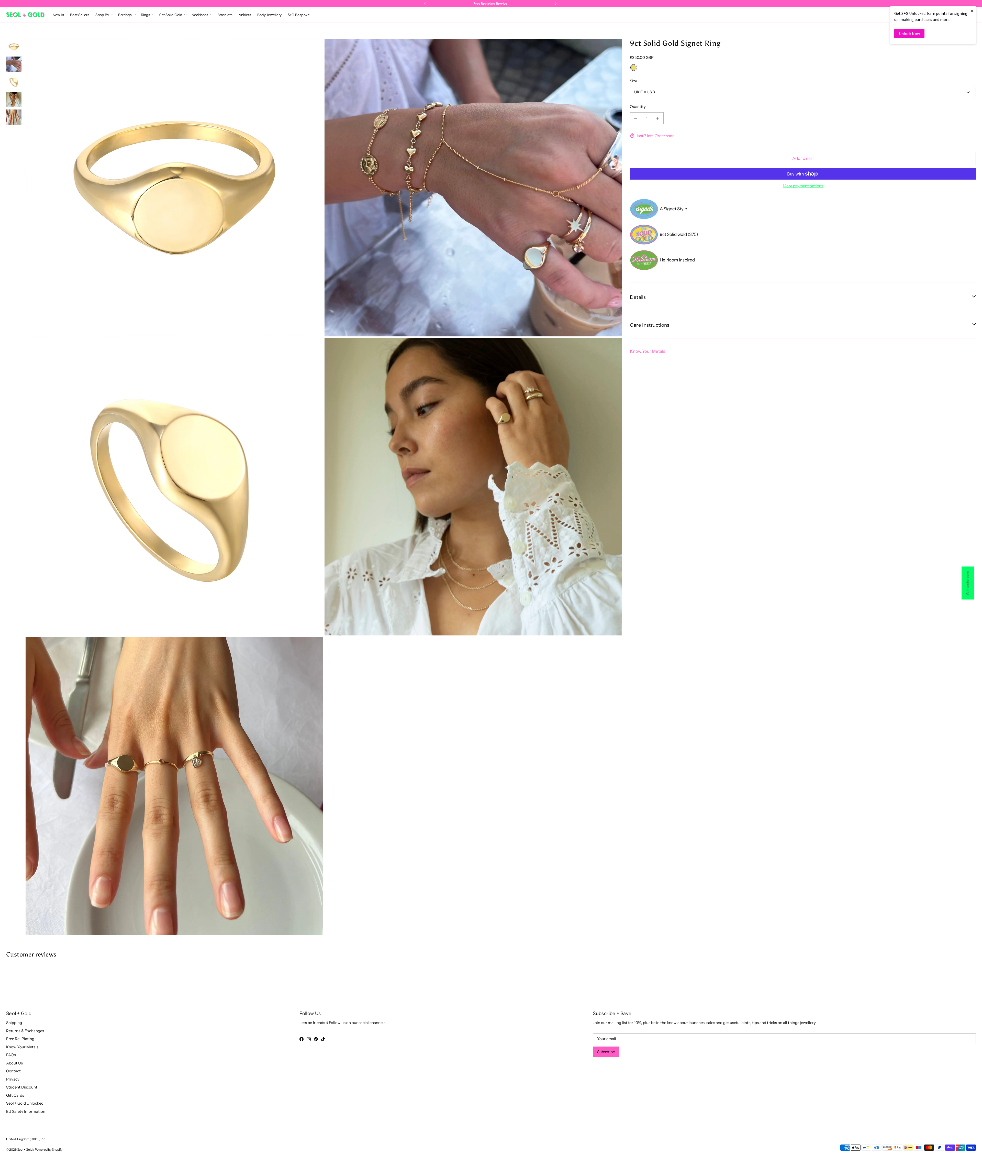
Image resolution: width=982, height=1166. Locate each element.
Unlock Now (909, 33)
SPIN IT (551, 610)
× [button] (972, 10)
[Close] (577, 521)
